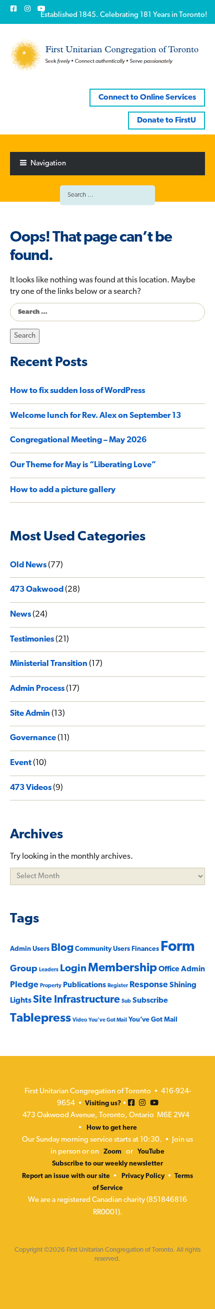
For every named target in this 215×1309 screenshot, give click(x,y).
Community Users (102, 949)
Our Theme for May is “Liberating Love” (83, 465)
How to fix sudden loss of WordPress (77, 391)
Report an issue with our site (66, 1176)
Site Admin (30, 714)
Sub (126, 1001)
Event (21, 763)
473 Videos (31, 788)
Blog (62, 948)
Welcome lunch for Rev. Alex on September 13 (95, 416)
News (20, 615)
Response (149, 985)
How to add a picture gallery (63, 490)
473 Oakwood (37, 590)
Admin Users (30, 949)
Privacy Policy (143, 1176)
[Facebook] (14, 8)
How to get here (111, 1128)
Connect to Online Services (147, 98)
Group (24, 969)
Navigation (48, 163)
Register (118, 986)
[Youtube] (42, 8)
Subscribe (150, 1001)
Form (177, 947)
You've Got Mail (107, 1020)
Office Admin (181, 969)
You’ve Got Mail (153, 1020)
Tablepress (40, 1019)
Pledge (24, 985)
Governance (33, 738)
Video (79, 1020)
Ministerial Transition (49, 664)
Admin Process (37, 689)
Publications (84, 985)
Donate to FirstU (166, 121)
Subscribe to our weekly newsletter (107, 1164)
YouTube (151, 1152)
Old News (28, 565)
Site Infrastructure (76, 1000)
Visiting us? (103, 1103)
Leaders (48, 970)
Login (73, 969)
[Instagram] (28, 8)
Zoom (113, 1152)
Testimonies (32, 640)
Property (51, 986)
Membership (122, 968)
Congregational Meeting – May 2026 (78, 440)
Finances (145, 949)
